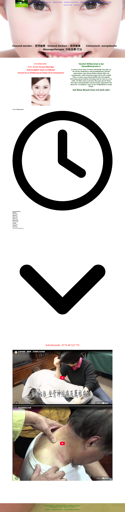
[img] (22, 3)
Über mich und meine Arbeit (44, 2)
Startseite (34, 2)
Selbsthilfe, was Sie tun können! (71, 2)
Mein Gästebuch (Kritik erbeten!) (88, 2)
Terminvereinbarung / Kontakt (104, 2)
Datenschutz (76, 5)
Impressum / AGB (68, 5)
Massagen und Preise (57, 2)
